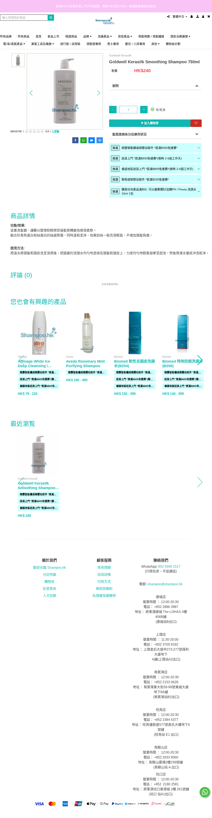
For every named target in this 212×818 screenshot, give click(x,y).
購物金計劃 (173, 44)
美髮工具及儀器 (41, 44)
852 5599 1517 (169, 566)
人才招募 (49, 595)
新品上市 (53, 36)
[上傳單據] (197, 16)
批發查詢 (49, 588)
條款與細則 (104, 588)
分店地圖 (49, 574)
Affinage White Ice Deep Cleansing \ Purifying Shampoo (35, 366)
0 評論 (55, 131)
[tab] (155, 148)
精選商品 (71, 36)
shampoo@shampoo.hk (164, 584)
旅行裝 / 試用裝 (70, 44)
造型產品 (124, 36)
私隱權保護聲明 (104, 595)
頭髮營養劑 (94, 44)
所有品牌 (6, 36)
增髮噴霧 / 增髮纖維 (151, 36)
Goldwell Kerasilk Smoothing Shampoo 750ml (36, 487)
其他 (154, 44)
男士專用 (113, 44)
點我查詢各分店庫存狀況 (129, 134)
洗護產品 (104, 36)
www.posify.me (198, 813)
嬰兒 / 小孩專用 (135, 44)
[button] (31, 93)
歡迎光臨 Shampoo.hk (49, 567)
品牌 (86, 36)
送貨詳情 (104, 574)
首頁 (38, 36)
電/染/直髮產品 (13, 44)
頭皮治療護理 (179, 36)
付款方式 (104, 581)
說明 (115, 85)
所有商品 (23, 36)
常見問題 (104, 567)
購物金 (49, 581)
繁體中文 (179, 16)
